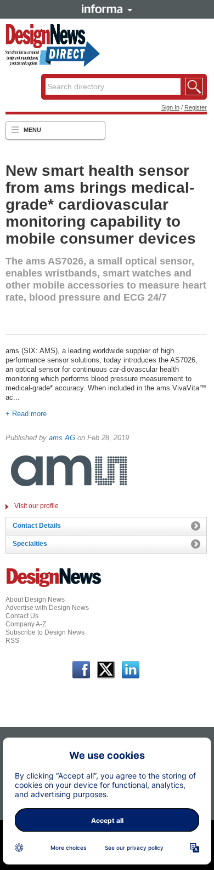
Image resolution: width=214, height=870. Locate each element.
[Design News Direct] (52, 64)
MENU (32, 129)
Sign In (170, 107)
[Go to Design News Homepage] (53, 586)
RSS (12, 640)
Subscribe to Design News (45, 632)
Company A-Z (25, 624)
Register (195, 107)
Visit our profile (36, 506)
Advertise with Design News (47, 608)
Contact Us (21, 616)
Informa (107, 8)
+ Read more (26, 414)
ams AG (62, 438)
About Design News (35, 599)
